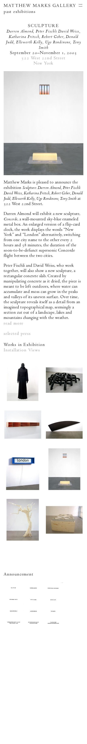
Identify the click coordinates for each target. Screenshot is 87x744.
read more (13, 323)
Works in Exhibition (24, 344)
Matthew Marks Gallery (40, 5)
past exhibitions (20, 11)
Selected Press (17, 333)
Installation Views (22, 350)
